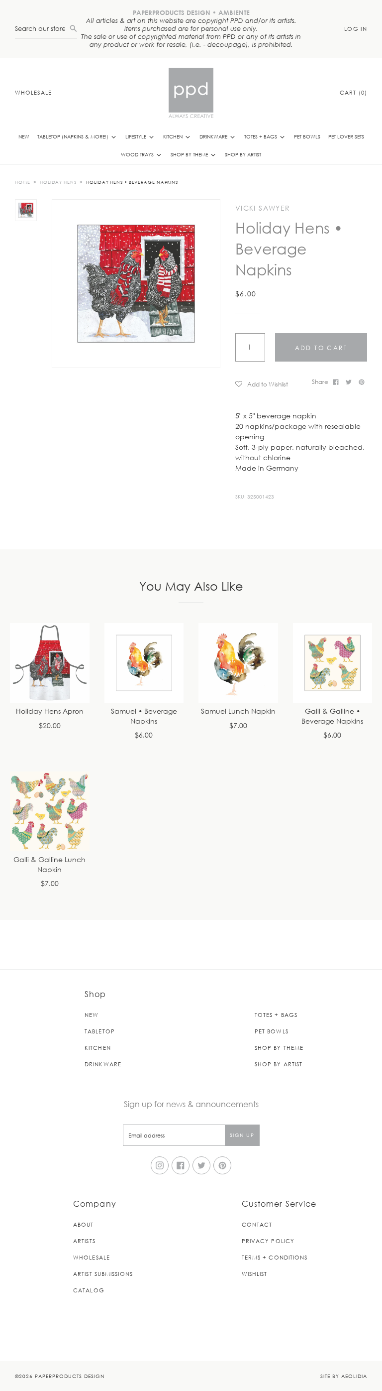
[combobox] (42, 28)
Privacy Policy (268, 1241)
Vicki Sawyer (262, 208)
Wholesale (33, 92)
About (83, 1224)
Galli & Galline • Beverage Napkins (332, 716)
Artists (84, 1241)
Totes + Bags (261, 136)
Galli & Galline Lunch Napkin (49, 865)
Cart (353, 92)
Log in (355, 28)
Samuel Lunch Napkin (238, 711)
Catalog (88, 1290)
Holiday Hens (58, 181)
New (23, 136)
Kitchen (173, 136)
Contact (257, 1224)
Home (22, 181)
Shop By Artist (243, 154)
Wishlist (255, 1273)
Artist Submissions (103, 1273)
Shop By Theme (190, 154)
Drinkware (214, 136)
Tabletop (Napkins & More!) (73, 136)
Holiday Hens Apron (50, 711)
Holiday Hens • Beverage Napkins (132, 181)
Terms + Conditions (275, 1257)
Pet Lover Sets (346, 136)
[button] (270, 384)
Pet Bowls (307, 136)
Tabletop (100, 1031)
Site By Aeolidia (343, 1376)
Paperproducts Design (69, 1376)
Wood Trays (138, 154)
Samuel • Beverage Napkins (144, 716)
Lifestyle (136, 136)
